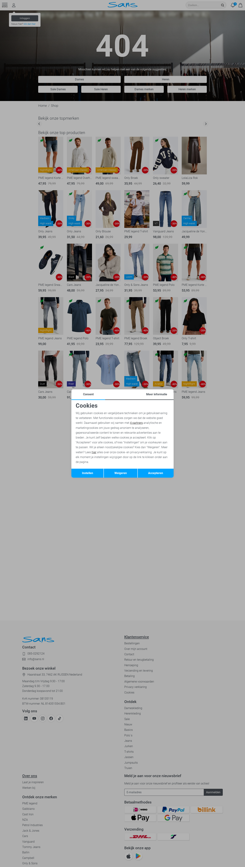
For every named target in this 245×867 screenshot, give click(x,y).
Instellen (87, 473)
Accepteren (155, 473)
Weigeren (120, 473)
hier (94, 452)
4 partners (136, 423)
